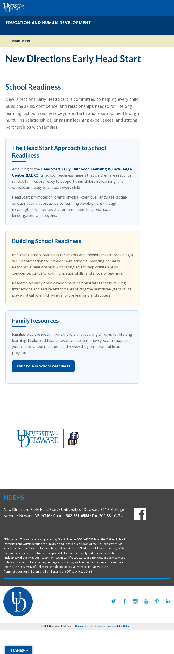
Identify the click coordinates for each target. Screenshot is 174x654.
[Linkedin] (168, 601)
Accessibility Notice (119, 626)
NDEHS (14, 497)
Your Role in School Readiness (43, 366)
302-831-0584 (77, 515)
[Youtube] (146, 601)
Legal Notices (97, 626)
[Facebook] (124, 601)
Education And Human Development (48, 22)
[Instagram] (135, 601)
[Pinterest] (157, 601)
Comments (81, 626)
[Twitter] (113, 601)
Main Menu (21, 40)
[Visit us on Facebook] (140, 517)
